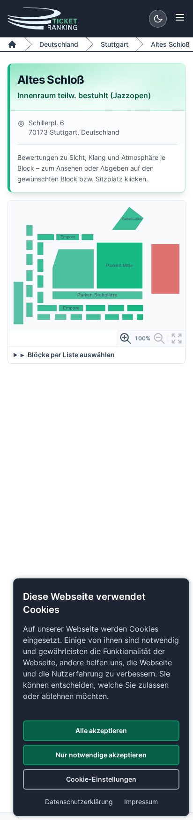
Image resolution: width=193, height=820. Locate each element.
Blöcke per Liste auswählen (70, 355)
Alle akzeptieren (101, 730)
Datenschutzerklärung (79, 802)
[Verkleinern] (159, 338)
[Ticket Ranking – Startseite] (42, 18)
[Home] (12, 44)
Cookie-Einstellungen (101, 779)
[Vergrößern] (125, 338)
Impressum (141, 802)
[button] (87, 237)
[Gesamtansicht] (176, 338)
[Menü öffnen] (180, 17)
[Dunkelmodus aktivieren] (158, 19)
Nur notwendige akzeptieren (101, 755)
